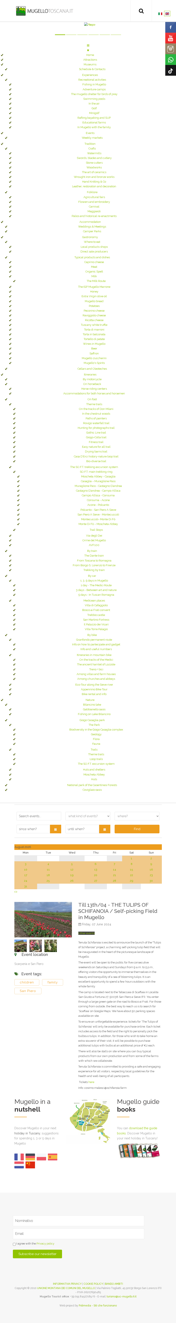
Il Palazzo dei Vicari (96, 624)
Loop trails (96, 759)
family (52, 982)
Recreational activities (92, 79)
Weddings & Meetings (92, 226)
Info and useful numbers (96, 649)
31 (25, 886)
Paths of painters (96, 418)
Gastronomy (90, 237)
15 (131, 869)
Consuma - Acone (98, 500)
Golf (94, 108)
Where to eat (92, 241)
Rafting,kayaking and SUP (94, 117)
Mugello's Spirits (94, 363)
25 (48, 880)
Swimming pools (94, 98)
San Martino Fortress (96, 619)
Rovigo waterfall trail (96, 423)
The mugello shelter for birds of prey (94, 94)
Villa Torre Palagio (96, 629)
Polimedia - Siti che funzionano (98, 1305)
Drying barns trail (96, 451)
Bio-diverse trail (96, 461)
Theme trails (94, 404)
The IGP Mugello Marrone (94, 286)
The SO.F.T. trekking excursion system (94, 467)
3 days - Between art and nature (96, 590)
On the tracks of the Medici (96, 659)
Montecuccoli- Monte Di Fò (98, 519)
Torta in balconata (94, 334)
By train (92, 550)
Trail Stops (96, 529)
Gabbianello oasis (94, 709)
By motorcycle (92, 379)
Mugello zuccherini (94, 358)
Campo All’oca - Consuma (98, 495)
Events (90, 133)
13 (95, 869)
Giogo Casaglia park (92, 720)
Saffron (94, 353)
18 (48, 875)
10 (25, 869)
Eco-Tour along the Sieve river (94, 684)
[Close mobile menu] (88, 50)
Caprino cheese (94, 262)
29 (131, 880)
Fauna (96, 743)
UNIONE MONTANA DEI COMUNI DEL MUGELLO (66, 1288)
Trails (94, 749)
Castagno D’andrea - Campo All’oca (98, 490)
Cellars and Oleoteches (92, 368)
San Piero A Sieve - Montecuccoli (98, 514)
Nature (90, 699)
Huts (94, 779)
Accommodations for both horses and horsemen (94, 393)
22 (131, 875)
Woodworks (94, 167)
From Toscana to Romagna (94, 560)
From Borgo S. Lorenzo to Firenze (94, 565)
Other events (86, 933)
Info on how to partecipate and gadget (96, 644)
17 (25, 875)
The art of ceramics (94, 172)
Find (137, 829)
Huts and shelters (94, 769)
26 (72, 880)
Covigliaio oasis (92, 789)
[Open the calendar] (55, 829)
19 (72, 875)
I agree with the (35, 1243)
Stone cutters (94, 162)
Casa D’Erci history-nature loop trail (96, 456)
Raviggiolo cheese (94, 315)
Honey (94, 291)
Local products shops (94, 246)
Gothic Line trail (96, 432)
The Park (94, 724)
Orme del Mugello (94, 540)
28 (114, 880)
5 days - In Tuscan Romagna (96, 594)
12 (71, 869)
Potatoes (94, 306)
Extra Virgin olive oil (94, 296)
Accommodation (90, 221)
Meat (94, 266)
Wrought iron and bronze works (94, 176)
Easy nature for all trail (96, 446)
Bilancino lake (92, 704)
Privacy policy (45, 1243)
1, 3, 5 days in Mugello (94, 580)
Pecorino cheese (94, 310)
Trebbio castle (96, 615)
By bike (92, 635)
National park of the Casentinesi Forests (92, 785)
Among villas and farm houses (96, 674)
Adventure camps (94, 89)
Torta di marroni (94, 329)
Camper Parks (92, 231)
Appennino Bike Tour (94, 689)
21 (114, 875)
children (27, 982)
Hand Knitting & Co (94, 181)
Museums (90, 64)
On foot (92, 399)
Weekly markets (92, 137)
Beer (94, 348)
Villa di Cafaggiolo (96, 605)
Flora (96, 739)
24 (25, 880)
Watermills (94, 153)
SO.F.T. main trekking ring (96, 471)
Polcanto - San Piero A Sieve (98, 509)
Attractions (90, 59)
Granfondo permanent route (94, 639)
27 (95, 880)
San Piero (28, 991)
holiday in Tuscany (27, 1133)
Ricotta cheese (94, 320)
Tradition (90, 143)
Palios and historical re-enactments (94, 216)
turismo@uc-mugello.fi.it (122, 1296)
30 (151, 880)
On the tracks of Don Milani (96, 409)
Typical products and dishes (92, 257)
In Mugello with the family (94, 127)
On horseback (92, 384)
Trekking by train (94, 570)
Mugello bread (94, 301)
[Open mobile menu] (88, 45)
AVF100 (94, 545)
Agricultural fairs (94, 197)
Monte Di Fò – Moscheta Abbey (98, 524)
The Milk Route (96, 281)
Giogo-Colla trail (96, 437)
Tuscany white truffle (94, 324)
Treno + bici (96, 669)
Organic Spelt (94, 271)
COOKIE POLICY (93, 1283)
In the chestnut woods (96, 413)
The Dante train (94, 555)
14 (114, 869)
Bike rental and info (94, 694)
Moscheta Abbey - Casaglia (98, 476)
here (91, 1082)
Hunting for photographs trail (96, 427)
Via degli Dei (94, 535)
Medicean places (94, 600)
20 (95, 875)
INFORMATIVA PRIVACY (67, 1283)
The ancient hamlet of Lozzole (96, 664)
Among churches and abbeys (96, 678)
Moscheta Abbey (94, 774)
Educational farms (94, 122)
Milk (94, 276)
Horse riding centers (94, 388)
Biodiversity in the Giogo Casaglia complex (96, 729)
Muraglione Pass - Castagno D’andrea (98, 486)
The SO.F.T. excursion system (96, 763)
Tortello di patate (94, 339)
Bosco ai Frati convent (96, 610)
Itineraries (90, 374)
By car (92, 575)
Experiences (90, 75)
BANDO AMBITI (114, 1283)
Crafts (92, 148)
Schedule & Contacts (92, 69)
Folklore (92, 192)
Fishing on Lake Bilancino (94, 714)
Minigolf (94, 113)
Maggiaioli (94, 211)
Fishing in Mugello (94, 84)
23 (151, 875)
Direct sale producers (94, 251)
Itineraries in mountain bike (94, 655)
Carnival (94, 206)
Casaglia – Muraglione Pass (98, 481)
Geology (96, 734)
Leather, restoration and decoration (94, 186)
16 (151, 869)
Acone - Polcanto (98, 504)
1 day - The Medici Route (96, 585)
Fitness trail (96, 442)
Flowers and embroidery (94, 201)
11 (48, 869)
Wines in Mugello (94, 343)
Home (90, 55)
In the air (94, 103)
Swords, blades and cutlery (94, 158)
